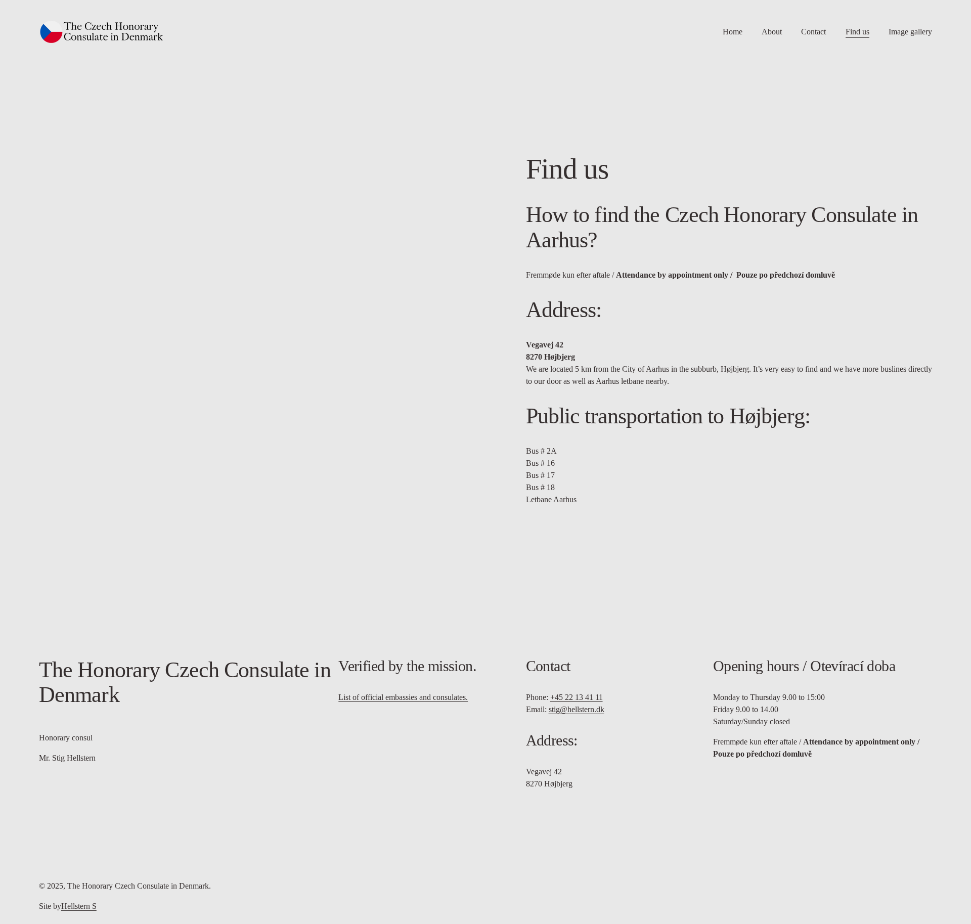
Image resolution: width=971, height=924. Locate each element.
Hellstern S (79, 906)
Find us (857, 31)
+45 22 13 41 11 (576, 697)
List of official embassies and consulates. (403, 697)
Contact (813, 31)
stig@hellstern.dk (576, 709)
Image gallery (910, 31)
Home (732, 31)
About (772, 31)
